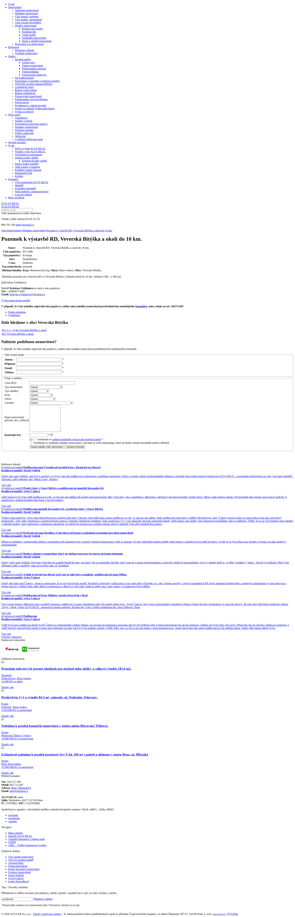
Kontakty (13, 179)
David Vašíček (16, 875)
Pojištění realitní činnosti (28, 170)
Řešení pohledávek (25, 93)
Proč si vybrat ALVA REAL (30, 148)
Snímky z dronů (23, 120)
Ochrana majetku (24, 130)
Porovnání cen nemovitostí (29, 44)
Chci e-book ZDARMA (28, 22)
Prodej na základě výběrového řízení (34, 108)
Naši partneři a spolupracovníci (31, 191)
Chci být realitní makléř (20, 859)
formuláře (141, 306)
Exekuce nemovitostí (19, 872)
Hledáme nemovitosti (26, 13)
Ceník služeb (29, 34)
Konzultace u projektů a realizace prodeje (37, 81)
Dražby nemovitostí (25, 25)
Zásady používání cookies (47, 914)
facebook (13, 815)
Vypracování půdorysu (34, 74)
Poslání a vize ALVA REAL (30, 151)
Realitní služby (23, 59)
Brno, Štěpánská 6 (21, 787)
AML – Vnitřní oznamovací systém (27, 845)
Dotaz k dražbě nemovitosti (36, 41)
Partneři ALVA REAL (20, 836)
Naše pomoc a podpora (27, 166)
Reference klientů (24, 50)
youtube (12, 821)
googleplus (14, 818)
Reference (13, 47)
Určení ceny (28, 62)
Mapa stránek (15, 833)
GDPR (12, 842)
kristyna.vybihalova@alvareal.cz (27, 294)
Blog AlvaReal (16, 197)
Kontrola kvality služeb (34, 160)
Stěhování (20, 136)
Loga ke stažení (23, 194)
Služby (12, 56)
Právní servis (22, 102)
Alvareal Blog (15, 863)
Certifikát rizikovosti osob (29, 139)
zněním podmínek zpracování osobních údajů (76, 439)
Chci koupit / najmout (26, 16)
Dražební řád (29, 31)
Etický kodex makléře (27, 163)
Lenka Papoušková (18, 881)
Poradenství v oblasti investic (30, 105)
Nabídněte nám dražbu (34, 38)
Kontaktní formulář (25, 188)
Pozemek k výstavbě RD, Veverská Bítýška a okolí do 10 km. (79, 230)
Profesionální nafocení (34, 68)
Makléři (19, 185)
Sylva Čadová (15, 878)
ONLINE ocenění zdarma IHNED (33, 84)
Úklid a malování (24, 133)
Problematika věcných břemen (31, 99)
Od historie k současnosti (28, 154)
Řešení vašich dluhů (26, 90)
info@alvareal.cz (25, 224)
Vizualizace (21, 117)
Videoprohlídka (30, 71)
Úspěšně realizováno (26, 53)
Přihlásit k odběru (43, 899)
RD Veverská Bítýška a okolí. (18, 334)
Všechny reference (11, 637)
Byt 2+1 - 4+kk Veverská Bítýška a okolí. (24, 330)
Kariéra (19, 176)
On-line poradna (17, 142)
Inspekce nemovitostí (26, 127)
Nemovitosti (14, 7)
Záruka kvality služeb (26, 157)
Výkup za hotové (24, 111)
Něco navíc (14, 114)
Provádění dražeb (24, 77)
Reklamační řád (23, 173)
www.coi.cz (219, 914)
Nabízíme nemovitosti (27, 10)
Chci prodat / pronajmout (28, 19)
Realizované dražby (32, 28)
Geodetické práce (24, 87)
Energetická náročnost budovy (31, 123)
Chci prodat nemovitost (20, 856)
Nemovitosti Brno (17, 866)
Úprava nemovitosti (32, 65)
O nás (11, 145)
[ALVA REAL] (10, 203)
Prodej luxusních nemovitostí (23, 869)
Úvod (11, 4)
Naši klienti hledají (11, 230)
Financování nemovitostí (28, 96)
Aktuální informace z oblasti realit (26, 839)
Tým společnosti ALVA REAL (31, 182)
